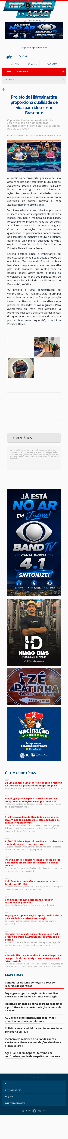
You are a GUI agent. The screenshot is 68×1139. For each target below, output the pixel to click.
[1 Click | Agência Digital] (34, 1111)
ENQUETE (32, 63)
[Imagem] (20, 339)
